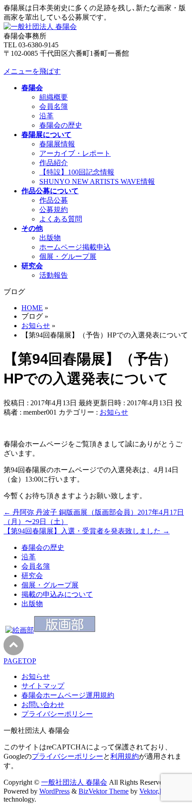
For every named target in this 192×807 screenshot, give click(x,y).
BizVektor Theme (104, 791)
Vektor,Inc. (154, 791)
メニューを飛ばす (32, 71)
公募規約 (53, 209)
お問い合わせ (42, 704)
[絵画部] (19, 630)
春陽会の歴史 (60, 125)
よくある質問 (60, 219)
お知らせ (114, 412)
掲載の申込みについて (57, 594)
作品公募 (53, 200)
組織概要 (53, 97)
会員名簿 (53, 106)
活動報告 (53, 275)
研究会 (32, 575)
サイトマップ (42, 686)
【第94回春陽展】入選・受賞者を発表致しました (87, 531)
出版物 (50, 237)
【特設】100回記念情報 (76, 172)
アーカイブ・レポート (75, 153)
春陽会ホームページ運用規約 (67, 695)
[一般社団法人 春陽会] (40, 26)
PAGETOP (20, 661)
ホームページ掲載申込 (75, 247)
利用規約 (124, 756)
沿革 (46, 116)
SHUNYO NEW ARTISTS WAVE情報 (97, 181)
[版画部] (65, 630)
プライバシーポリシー (57, 714)
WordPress (54, 791)
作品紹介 (53, 162)
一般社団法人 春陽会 (74, 782)
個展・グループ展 (67, 256)
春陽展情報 (57, 144)
